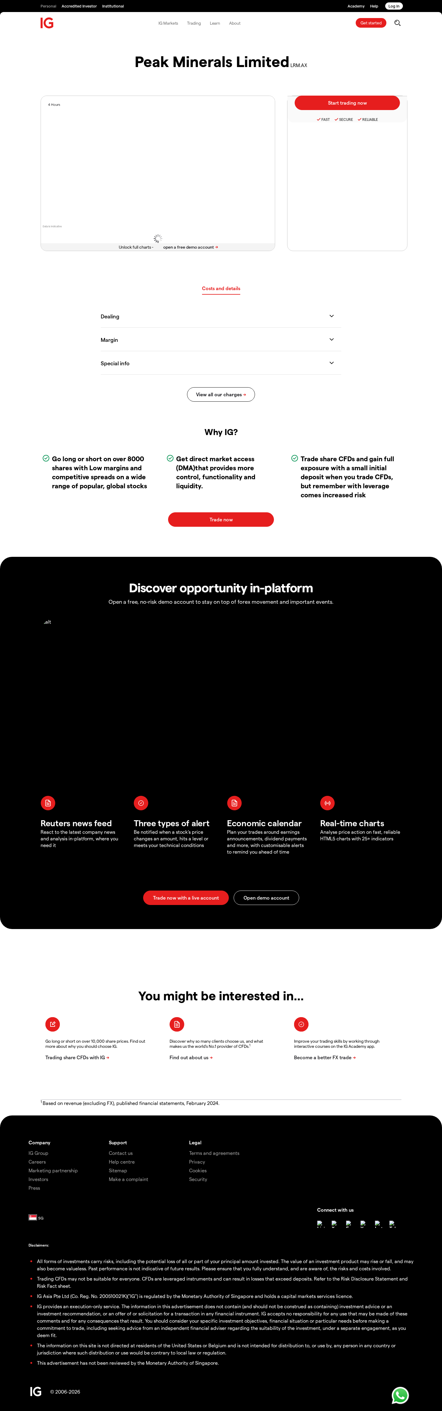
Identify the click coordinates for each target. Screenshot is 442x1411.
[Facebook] (349, 1224)
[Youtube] (364, 1224)
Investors (38, 1179)
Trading (194, 23)
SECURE (346, 119)
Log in (394, 6)
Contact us (121, 1153)
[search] (397, 22)
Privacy (197, 1161)
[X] (335, 1224)
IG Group (38, 1153)
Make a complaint (128, 1179)
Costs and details (221, 288)
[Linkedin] (320, 1224)
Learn (215, 23)
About (235, 23)
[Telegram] (393, 1224)
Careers (37, 1161)
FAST (325, 119)
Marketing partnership (53, 1170)
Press (34, 1188)
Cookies (198, 1170)
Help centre (122, 1161)
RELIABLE (370, 119)
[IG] (47, 23)
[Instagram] (378, 1224)
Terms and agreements (214, 1153)
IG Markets (168, 23)
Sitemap (118, 1170)
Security (198, 1179)
